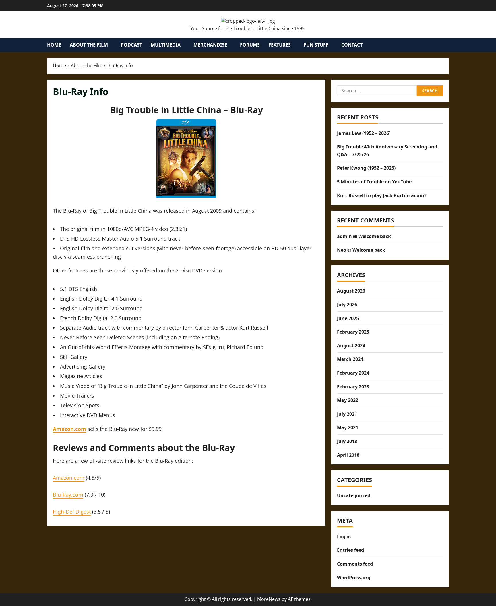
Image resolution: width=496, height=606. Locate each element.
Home (54, 45)
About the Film (89, 45)
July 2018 (347, 441)
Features (279, 45)
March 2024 (350, 359)
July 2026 (347, 304)
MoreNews (268, 599)
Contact (352, 45)
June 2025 (348, 318)
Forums (250, 45)
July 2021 (347, 414)
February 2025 (353, 332)
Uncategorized (353, 495)
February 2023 (353, 387)
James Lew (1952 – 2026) (363, 133)
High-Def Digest (72, 511)
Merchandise (210, 45)
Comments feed (355, 564)
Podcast (131, 45)
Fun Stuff (316, 45)
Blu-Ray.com (68, 494)
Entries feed (350, 550)
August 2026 (351, 291)
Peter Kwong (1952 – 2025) (366, 168)
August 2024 (351, 345)
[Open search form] (447, 45)
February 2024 (353, 373)
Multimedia (166, 45)
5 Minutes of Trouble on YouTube (374, 182)
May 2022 (347, 400)
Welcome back (374, 236)
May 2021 (347, 427)
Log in (344, 536)
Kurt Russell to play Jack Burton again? (382, 195)
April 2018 (348, 455)
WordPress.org (353, 577)
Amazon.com (68, 477)
